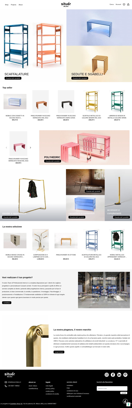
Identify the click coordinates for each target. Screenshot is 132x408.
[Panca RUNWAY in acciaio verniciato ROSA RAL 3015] (18, 143)
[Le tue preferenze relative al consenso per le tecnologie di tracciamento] (128, 404)
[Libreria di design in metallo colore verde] (117, 101)
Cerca (112, 4)
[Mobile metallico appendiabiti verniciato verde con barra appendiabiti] (117, 240)
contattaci (7, 303)
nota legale (49, 386)
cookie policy (50, 391)
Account (118, 4)
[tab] (33, 382)
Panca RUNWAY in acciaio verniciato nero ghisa (66, 117)
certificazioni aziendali (74, 396)
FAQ (68, 388)
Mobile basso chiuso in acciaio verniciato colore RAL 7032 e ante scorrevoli (15, 256)
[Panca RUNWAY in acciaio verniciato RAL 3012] (40, 101)
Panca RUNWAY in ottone (66, 255)
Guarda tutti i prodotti (13, 78)
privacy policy (50, 388)
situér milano (33, 386)
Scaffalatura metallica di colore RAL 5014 (91, 256)
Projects (13, 5)
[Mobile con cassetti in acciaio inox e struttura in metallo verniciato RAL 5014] (15, 101)
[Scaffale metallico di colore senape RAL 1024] (91, 101)
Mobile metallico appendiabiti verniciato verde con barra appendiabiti (117, 256)
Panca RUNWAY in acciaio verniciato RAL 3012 (40, 117)
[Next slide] (30, 147)
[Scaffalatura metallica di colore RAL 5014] (91, 240)
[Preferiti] (124, 4)
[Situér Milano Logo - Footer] (10, 374)
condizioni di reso (72, 391)
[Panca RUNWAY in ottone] (66, 240)
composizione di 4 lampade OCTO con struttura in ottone (40, 256)
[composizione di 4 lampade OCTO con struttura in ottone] (40, 240)
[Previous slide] (6, 147)
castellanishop (33, 388)
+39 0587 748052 (14, 386)
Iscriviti (124, 393)
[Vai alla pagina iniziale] (66, 4)
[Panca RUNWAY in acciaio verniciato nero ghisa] (66, 101)
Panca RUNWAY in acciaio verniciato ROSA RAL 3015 (18, 160)
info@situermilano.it (14, 382)
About (21, 5)
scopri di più (59, 352)
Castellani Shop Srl (16, 403)
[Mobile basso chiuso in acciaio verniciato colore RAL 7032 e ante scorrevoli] (15, 240)
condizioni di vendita (52, 394)
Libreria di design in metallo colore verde (117, 117)
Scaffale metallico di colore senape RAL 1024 (91, 117)
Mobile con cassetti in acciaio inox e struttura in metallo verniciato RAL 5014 (15, 117)
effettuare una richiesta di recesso (78, 393)
